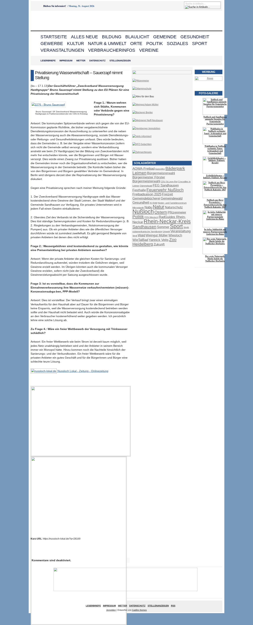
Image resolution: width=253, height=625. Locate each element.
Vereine (149, 50)
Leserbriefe (48, 60)
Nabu (148, 207)
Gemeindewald (171, 198)
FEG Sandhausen (166, 185)
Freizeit (167, 194)
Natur (158, 206)
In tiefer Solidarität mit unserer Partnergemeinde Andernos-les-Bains (215, 232)
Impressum (65, 60)
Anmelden (111, 610)
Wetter (80, 60)
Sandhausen (144, 226)
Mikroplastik (138, 207)
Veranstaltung (180, 231)
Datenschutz (97, 60)
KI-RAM (153, 203)
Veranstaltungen (62, 50)
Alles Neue (84, 36)
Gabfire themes (139, 610)
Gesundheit (194, 36)
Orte (136, 43)
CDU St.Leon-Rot (169, 181)
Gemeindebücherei (146, 198)
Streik (186, 227)
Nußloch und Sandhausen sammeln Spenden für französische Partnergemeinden (215, 120)
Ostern (160, 212)
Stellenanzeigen (120, 60)
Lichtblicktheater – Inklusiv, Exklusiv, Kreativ (215, 176)
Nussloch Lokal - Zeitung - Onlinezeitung (82, 371)
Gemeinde (165, 36)
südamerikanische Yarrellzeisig (147, 231)
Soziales (177, 43)
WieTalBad (140, 240)
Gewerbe (52, 43)
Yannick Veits (159, 240)
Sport (199, 43)
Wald (141, 235)
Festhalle (139, 190)
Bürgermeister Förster (148, 177)
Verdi (134, 235)
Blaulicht (137, 36)
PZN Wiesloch (151, 217)
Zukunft (159, 244)
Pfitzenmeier (177, 212)
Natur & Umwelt (107, 43)
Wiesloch (175, 235)
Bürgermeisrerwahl (161, 173)
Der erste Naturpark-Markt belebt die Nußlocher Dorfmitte (215, 258)
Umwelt (166, 231)
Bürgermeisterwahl (146, 181)
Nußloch (143, 211)
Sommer (163, 227)
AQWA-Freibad (143, 169)
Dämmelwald (146, 186)
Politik (154, 43)
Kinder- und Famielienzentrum (172, 203)
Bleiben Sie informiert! (54, 6)
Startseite (54, 36)
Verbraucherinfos (111, 50)
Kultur (75, 43)
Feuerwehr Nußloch (165, 189)
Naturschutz (174, 207)
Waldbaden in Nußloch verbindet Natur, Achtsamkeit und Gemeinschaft (215, 149)
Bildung (111, 36)
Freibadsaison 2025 (146, 194)
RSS (173, 605)
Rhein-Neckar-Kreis (167, 221)
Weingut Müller (157, 235)
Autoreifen (160, 169)
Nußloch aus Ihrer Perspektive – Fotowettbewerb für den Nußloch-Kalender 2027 (215, 203)
